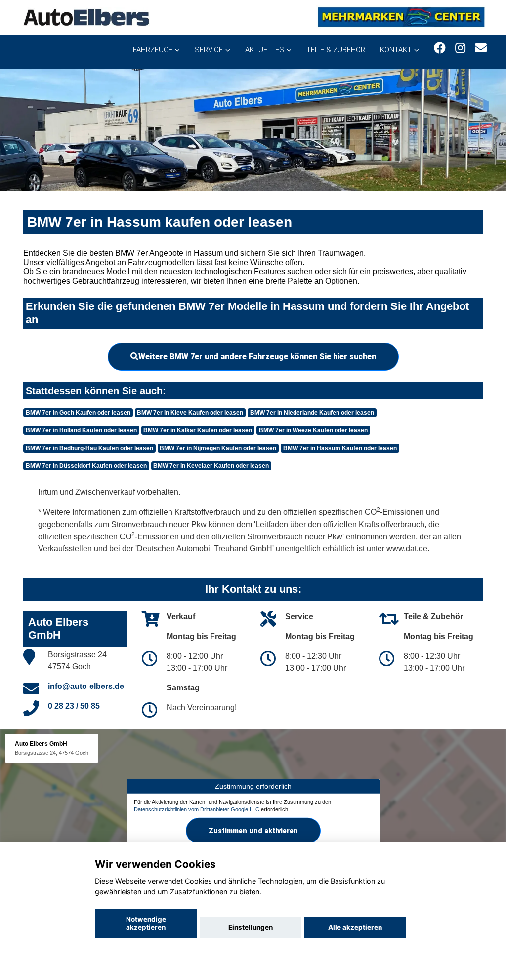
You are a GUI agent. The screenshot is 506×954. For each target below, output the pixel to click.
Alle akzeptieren (355, 927)
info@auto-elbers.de (86, 686)
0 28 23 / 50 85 (74, 706)
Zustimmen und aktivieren (253, 831)
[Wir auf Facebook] (440, 48)
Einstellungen (250, 927)
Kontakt (396, 49)
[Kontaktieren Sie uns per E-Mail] (481, 48)
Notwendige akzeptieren (146, 923)
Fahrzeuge (152, 49)
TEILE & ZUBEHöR (335, 49)
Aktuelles (264, 49)
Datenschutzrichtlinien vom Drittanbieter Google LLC (196, 809)
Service (209, 49)
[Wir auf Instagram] (460, 48)
